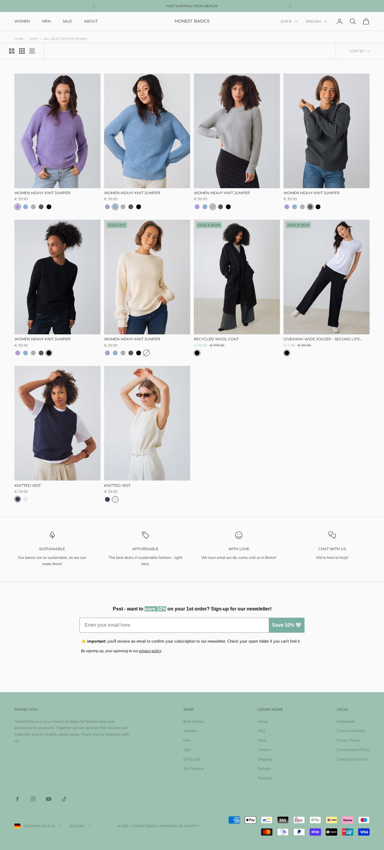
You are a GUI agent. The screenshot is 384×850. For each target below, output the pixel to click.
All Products (193, 768)
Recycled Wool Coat (216, 339)
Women (22, 21)
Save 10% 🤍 (287, 625)
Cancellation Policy (353, 749)
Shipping (265, 759)
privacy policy (150, 651)
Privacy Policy (349, 740)
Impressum (346, 721)
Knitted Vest (27, 485)
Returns (264, 768)
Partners (265, 778)
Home (18, 39)
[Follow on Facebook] (17, 799)
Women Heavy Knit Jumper (42, 193)
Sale (67, 21)
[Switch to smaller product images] (22, 51)
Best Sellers (193, 721)
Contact (264, 749)
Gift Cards (191, 759)
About (91, 21)
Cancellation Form (352, 759)
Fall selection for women (65, 39)
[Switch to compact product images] (32, 51)
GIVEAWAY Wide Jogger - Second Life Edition (322, 339)
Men (46, 21)
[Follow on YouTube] (49, 799)
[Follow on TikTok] (64, 799)
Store (262, 740)
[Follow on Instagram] (33, 799)
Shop (33, 39)
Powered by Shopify (179, 826)
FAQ (261, 731)
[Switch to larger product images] (11, 51)
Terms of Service (351, 731)
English (313, 21)
